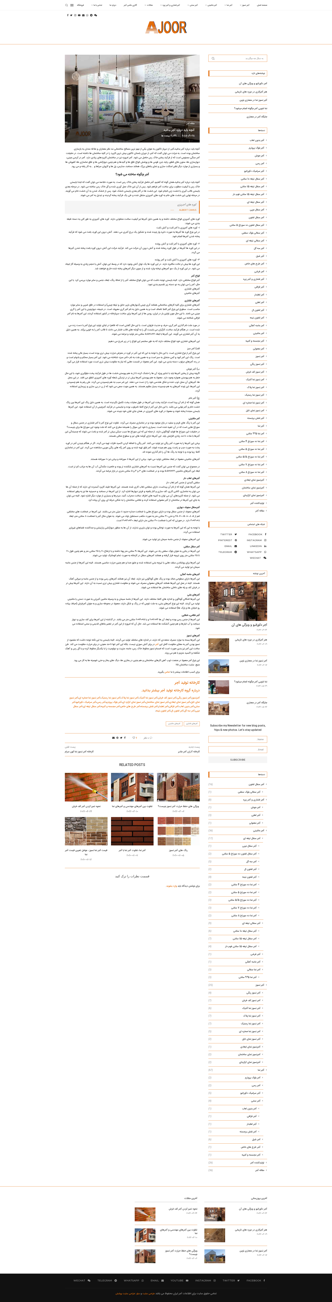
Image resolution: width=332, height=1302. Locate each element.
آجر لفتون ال (177, 711)
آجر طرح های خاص (130, 706)
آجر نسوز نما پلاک (129, 698)
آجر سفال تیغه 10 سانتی (252, 179)
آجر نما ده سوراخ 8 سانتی (251, 472)
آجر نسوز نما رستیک (110, 698)
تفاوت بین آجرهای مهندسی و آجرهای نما (132, 806)
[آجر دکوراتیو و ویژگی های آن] (237, 601)
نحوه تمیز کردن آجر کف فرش (86, 806)
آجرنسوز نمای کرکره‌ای (253, 495)
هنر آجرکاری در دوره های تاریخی (251, 92)
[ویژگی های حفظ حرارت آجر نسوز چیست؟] (178, 787)
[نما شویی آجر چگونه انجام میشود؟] (218, 687)
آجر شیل (260, 256)
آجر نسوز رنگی (184, 698)
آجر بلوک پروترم (114, 702)
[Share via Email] (113, 738)
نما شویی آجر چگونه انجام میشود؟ (250, 108)
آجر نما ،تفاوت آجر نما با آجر (132, 850)
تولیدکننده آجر (257, 503)
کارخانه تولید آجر (187, 683)
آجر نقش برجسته (149, 706)
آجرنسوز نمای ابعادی (254, 480)
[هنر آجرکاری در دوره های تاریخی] (218, 645)
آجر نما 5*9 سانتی (255, 434)
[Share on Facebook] (125, 738)
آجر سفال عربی (257, 210)
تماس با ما (98, 5)
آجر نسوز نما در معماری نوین (253, 100)
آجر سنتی (194, 5)
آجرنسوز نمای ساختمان (253, 488)
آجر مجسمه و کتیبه (110, 706)
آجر (157, 644)
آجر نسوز (245, 5)
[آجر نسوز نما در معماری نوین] (218, 666)
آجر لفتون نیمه (163, 711)
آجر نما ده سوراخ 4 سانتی (251, 441)
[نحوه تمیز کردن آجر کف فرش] (86, 787)
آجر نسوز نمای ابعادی (179, 702)
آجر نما (229, 5)
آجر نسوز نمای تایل (255, 411)
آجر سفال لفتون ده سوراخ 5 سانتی (247, 225)
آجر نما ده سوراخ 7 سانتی (251, 465)
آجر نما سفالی (234, 970)
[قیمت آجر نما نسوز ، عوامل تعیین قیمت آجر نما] (86, 831)
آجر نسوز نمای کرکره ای (133, 702)
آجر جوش (259, 156)
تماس (167, 672)
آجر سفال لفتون (256, 218)
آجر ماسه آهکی (256, 326)
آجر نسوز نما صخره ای (89, 698)
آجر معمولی (258, 349)
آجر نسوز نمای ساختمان (157, 702)
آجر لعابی (259, 302)
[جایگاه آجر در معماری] (218, 708)
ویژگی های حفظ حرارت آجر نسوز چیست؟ (178, 806)
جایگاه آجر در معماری (257, 117)
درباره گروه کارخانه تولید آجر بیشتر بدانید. (170, 690)
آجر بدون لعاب (186, 706)
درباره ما (113, 5)
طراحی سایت (148, 1294)
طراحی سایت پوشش (125, 1294)
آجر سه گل (189, 711)
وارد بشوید (171, 886)
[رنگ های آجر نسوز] (178, 831)
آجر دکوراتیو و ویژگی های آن (253, 84)
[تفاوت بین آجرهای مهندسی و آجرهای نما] (132, 787)
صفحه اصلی (262, 5)
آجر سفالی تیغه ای (255, 241)
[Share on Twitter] (121, 738)
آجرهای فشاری (191, 723)
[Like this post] (131, 738)
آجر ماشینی (212, 5)
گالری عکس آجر (130, 5)
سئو (138, 1294)
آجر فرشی (259, 272)
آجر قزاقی (173, 706)
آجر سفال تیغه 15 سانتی (252, 187)
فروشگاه (80, 5)
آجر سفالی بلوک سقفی (253, 233)
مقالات (150, 5)
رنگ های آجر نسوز (178, 850)
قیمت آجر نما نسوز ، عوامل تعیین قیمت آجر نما (86, 852)
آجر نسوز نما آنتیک (148, 698)
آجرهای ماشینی (174, 723)
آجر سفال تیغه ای (91, 706)
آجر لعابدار (163, 706)
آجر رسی (101, 702)
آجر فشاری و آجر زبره (171, 5)
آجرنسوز (196, 698)
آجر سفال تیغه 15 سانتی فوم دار (248, 194)
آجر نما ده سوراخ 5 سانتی (251, 449)
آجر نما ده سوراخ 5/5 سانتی (250, 457)
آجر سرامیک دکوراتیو (86, 702)
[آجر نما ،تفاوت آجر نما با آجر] (132, 831)
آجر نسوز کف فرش (167, 698)
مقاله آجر (190, 123)
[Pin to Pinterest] (117, 738)
